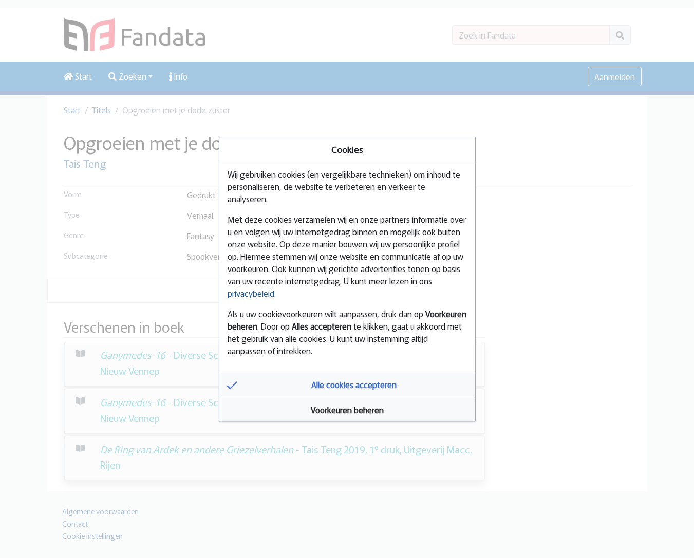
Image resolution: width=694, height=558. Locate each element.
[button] (347, 385)
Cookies (347, 149)
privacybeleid (251, 293)
